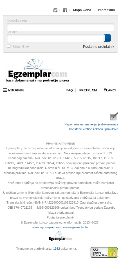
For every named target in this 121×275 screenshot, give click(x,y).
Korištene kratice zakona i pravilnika (93, 129)
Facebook (55, 10)
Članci (110, 90)
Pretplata (88, 90)
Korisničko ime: (17, 20)
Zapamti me (21, 46)
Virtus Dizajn (4, 255)
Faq (69, 90)
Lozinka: (12, 32)
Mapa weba (82, 10)
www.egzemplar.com (46, 227)
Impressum (106, 10)
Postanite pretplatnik (98, 46)
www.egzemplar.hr (75, 227)
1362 (56, 248)
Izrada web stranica (4, 252)
